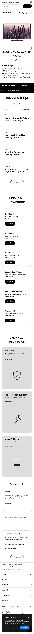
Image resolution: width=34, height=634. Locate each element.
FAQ (19, 103)
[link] (30, 49)
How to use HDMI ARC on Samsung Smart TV (16, 72)
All (14, 103)
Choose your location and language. (11, 2)
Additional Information (14, 90)
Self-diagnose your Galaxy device (14, 544)
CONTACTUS (27, 90)
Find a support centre (11, 549)
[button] (17, 119)
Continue (27, 6)
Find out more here (19, 623)
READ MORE (8, 359)
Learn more (8, 504)
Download (10, 223)
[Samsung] (6, 12)
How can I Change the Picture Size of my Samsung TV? (14, 69)
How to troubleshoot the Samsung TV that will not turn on (16, 78)
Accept (25, 627)
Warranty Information (17, 60)
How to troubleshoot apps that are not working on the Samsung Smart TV (16, 74)
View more (16, 557)
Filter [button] (5, 109)
